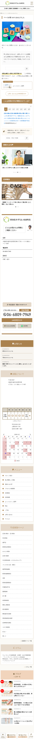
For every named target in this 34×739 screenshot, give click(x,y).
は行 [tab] (25, 109)
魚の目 (16, 120)
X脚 (23, 113)
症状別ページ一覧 (27, 641)
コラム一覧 (29, 667)
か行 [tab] (10, 109)
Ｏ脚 (26, 113)
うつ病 (20, 120)
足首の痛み (7, 113)
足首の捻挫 (13, 113)
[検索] (26, 68)
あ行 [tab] (6, 109)
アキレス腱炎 (17, 116)
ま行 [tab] (29, 109)
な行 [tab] (21, 109)
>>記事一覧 (17, 677)
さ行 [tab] (17, 109)
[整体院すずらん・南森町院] (14, 3)
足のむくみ (24, 116)
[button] (13, 172)
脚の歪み (19, 113)
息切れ (13, 118)
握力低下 (10, 116)
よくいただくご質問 (18, 86)
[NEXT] (30, 434)
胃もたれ (23, 118)
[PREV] (4, 434)
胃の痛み (18, 118)
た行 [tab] (13, 109)
